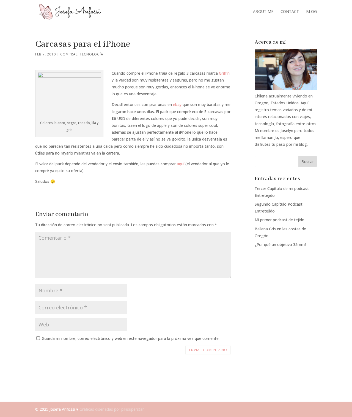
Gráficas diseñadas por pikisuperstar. (112, 409)
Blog (311, 12)
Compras (69, 54)
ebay (177, 104)
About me (263, 12)
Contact (289, 12)
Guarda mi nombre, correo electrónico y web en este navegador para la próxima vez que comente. (130, 338)
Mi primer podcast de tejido (279, 219)
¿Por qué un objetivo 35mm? (281, 244)
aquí (180, 163)
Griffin (224, 73)
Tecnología (91, 54)
